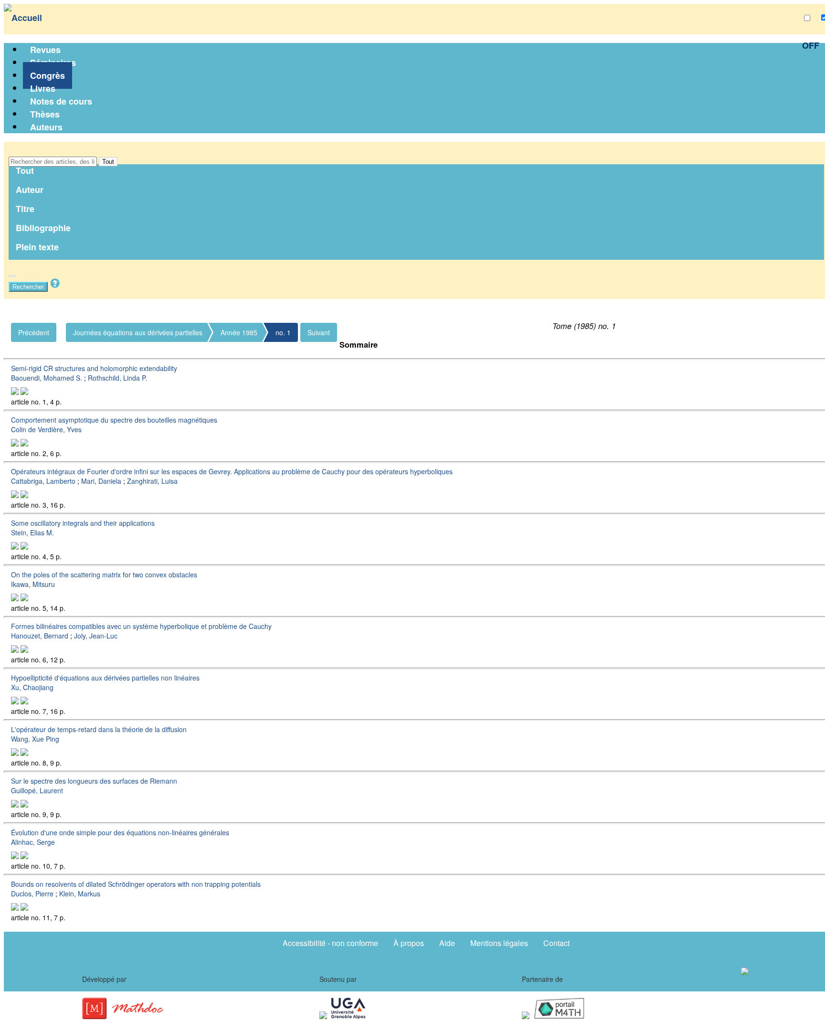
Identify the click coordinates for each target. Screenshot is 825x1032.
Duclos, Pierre (32, 893)
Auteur (29, 189)
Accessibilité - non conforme (330, 942)
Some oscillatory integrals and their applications (83, 523)
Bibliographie (43, 228)
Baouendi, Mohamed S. (46, 378)
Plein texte (37, 247)
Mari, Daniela (101, 481)
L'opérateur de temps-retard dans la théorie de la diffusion (99, 729)
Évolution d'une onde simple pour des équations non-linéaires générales (120, 832)
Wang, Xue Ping (35, 739)
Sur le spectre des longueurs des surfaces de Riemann (94, 781)
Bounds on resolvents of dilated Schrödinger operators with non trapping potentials (136, 884)
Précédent (33, 332)
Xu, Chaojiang (32, 687)
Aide (447, 942)
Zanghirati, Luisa (152, 481)
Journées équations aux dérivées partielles (137, 332)
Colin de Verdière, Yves (46, 429)
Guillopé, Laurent (37, 790)
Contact (556, 942)
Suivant (318, 332)
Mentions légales (499, 942)
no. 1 (283, 332)
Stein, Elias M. (32, 532)
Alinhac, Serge (33, 842)
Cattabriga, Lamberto (43, 481)
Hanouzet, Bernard (39, 635)
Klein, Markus (79, 893)
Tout (108, 161)
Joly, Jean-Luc (95, 635)
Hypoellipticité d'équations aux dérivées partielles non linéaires (105, 677)
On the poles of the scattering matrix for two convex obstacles (104, 574)
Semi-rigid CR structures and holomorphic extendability (94, 368)
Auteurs (46, 127)
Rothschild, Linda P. (117, 378)
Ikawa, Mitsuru (33, 584)
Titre (25, 208)
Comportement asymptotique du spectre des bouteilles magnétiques (114, 420)
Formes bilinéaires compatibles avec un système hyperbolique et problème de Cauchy (141, 626)
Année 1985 (239, 332)
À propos (408, 942)
